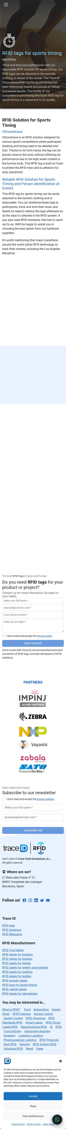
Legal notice (48, 1124)
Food (27, 1009)
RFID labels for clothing (17, 972)
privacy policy (44, 636)
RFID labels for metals (16, 963)
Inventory (10, 1035)
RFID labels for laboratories (19, 993)
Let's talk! (33, 507)
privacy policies (45, 799)
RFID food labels (13, 950)
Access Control (43, 1014)
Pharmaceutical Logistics (20, 1040)
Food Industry (12, 1031)
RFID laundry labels (14, 980)
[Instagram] (30, 900)
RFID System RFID (44, 1044)
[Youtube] (48, 900)
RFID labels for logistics (17, 954)
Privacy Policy (34, 1124)
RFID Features (22, 1014)
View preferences (33, 1116)
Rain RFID (10, 1044)
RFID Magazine (12, 934)
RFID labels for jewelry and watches (25, 967)
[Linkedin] (36, 900)
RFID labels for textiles (16, 976)
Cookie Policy (18, 1124)
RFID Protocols (49, 1040)
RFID (59, 1027)
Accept (33, 1096)
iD (51, 1027)
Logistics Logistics (31, 1035)
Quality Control (13, 1018)
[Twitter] (42, 900)
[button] (60, 1061)
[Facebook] (24, 900)
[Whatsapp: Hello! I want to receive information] (57, 1120)
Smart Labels (34, 1022)
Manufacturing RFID (34, 1027)
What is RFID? (11, 1009)
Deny (33, 1106)
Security (24, 1044)
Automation (41, 1009)
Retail (29, 1048)
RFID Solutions (11, 930)
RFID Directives (35, 1018)
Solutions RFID (13, 1048)
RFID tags (8, 925)
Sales (39, 1048)
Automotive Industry (37, 1031)
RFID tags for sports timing (19, 985)
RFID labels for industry (17, 959)
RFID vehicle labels (14, 989)
